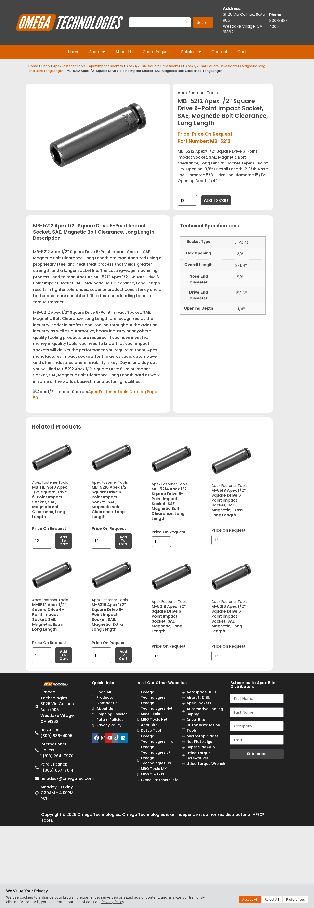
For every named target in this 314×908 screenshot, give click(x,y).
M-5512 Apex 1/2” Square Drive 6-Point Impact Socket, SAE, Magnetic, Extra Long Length (49, 617)
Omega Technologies (98, 814)
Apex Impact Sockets (106, 66)
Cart (241, 52)
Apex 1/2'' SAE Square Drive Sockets (154, 66)
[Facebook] (97, 738)
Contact (219, 52)
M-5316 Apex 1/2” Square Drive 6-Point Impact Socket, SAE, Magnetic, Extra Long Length (109, 617)
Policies (188, 52)
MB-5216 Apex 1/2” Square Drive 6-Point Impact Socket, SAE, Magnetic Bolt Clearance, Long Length (110, 502)
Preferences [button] (295, 899)
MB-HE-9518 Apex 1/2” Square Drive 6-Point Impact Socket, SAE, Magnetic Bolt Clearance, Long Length (49, 502)
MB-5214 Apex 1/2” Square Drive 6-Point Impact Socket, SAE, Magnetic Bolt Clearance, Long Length (170, 503)
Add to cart (216, 200)
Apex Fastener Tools (69, 66)
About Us (124, 52)
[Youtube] (110, 738)
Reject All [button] (272, 899)
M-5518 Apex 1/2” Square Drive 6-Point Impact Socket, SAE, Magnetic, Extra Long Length (228, 503)
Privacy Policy (112, 902)
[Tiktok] (116, 738)
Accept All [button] (250, 899)
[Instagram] (103, 738)
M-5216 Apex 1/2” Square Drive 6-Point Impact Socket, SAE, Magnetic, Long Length (228, 619)
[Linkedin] (123, 738)
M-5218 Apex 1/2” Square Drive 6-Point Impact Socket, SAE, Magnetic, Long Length (169, 619)
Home (73, 52)
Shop (94, 52)
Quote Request (157, 52)
